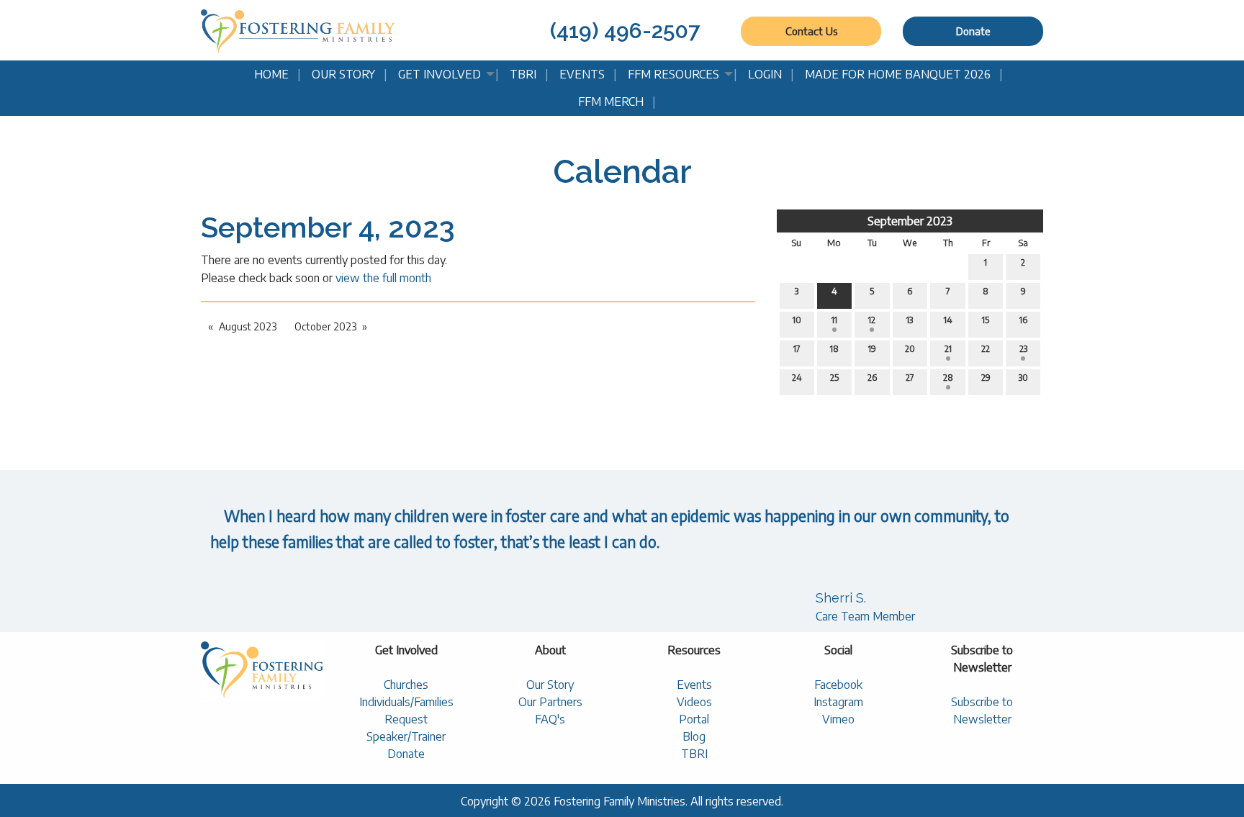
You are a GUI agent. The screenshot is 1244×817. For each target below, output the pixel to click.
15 (985, 320)
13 (909, 320)
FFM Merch (611, 101)
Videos (694, 702)
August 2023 (247, 326)
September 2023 (909, 221)
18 (834, 348)
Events (582, 74)
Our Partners (550, 702)
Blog (694, 736)
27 (910, 377)
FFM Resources (673, 74)
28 (948, 377)
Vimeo (838, 719)
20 (910, 348)
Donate (973, 30)
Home (271, 74)
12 (871, 320)
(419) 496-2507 (625, 30)
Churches (406, 684)
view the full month (383, 278)
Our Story (343, 74)
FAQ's (550, 719)
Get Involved (439, 74)
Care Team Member (865, 616)
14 (948, 320)
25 (834, 377)
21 (948, 348)
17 (797, 348)
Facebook (838, 684)
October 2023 (325, 326)
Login (765, 74)
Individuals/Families (406, 702)
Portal (694, 719)
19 (872, 348)
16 (1023, 320)
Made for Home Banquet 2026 (898, 74)
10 (797, 320)
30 (1023, 377)
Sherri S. (841, 597)
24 (797, 377)
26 (872, 377)
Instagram (838, 702)
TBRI (523, 74)
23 (1023, 348)
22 (985, 348)
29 (986, 377)
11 (834, 320)
